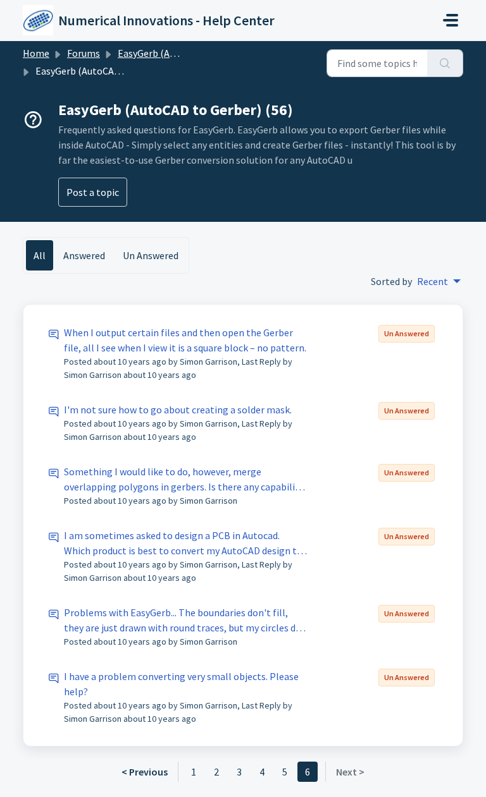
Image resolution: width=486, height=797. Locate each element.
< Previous (145, 771)
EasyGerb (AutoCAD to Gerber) (183, 53)
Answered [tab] (84, 255)
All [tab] (40, 255)
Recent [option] (432, 281)
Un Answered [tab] (150, 255)
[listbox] (438, 281)
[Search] (445, 63)
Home (36, 53)
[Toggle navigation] (450, 20)
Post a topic (92, 192)
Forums (83, 53)
